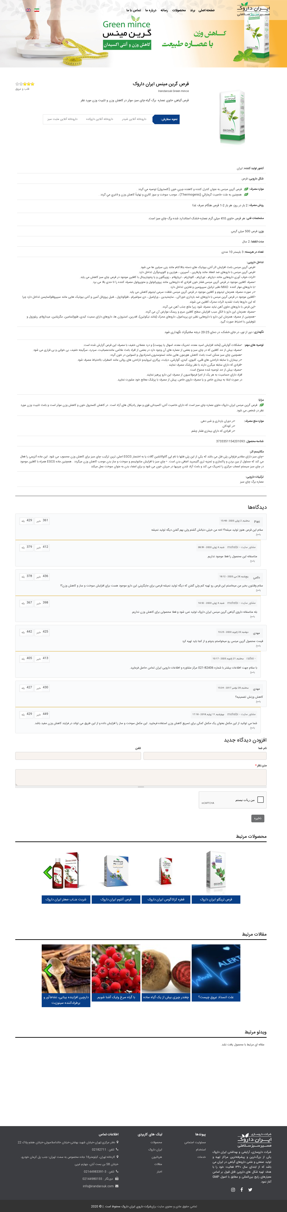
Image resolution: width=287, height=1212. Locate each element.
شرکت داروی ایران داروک (136, 1206)
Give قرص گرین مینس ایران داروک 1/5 (32, 83)
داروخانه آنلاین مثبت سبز (62, 119)
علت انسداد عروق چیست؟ (216, 997)
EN (28, 10)
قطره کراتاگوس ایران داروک (166, 899)
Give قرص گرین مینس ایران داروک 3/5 (25, 83)
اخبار (159, 1171)
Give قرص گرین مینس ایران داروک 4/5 (21, 83)
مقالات (158, 1164)
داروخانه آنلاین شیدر (134, 119)
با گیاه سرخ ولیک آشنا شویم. (116, 997)
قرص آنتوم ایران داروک (115, 899)
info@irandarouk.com (98, 1186)
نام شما (262, 748)
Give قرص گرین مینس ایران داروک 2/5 (28, 83)
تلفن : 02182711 (103, 1149)
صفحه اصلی (206, 10)
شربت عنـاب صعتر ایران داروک (66, 899)
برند (192, 10)
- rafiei (251, 658)
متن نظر (261, 765)
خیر (39, 521)
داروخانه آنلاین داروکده (99, 119)
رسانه (164, 10)
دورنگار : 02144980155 (98, 1178)
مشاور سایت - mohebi (241, 547)
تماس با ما (133, 10)
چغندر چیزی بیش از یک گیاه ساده (166, 997)
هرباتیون (157, 1157)
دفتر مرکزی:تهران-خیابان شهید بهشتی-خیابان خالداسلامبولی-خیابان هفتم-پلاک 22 (66, 1142)
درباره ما (150, 10)
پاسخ (258, 534)
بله (23, 521)
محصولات (179, 10)
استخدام (201, 1149)
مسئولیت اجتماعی (195, 1142)
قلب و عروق (22, 89)
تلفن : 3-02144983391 (99, 1171)
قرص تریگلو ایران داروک (216, 899)
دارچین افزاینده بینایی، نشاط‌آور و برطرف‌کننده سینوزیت (66, 1000)
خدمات (202, 1157)
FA (37, 10)
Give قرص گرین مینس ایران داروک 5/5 (17, 83)
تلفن (138, 748)
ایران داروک (155, 1149)
